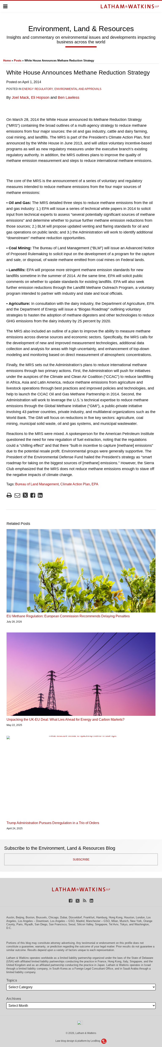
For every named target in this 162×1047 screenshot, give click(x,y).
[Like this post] (32, 495)
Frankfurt (89, 917)
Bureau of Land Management (37, 484)
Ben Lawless (68, 97)
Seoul (71, 924)
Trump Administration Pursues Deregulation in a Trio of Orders (53, 823)
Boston (30, 917)
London (140, 917)
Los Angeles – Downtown (33, 921)
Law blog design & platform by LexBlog (78, 1040)
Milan (114, 921)
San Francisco (58, 924)
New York (136, 921)
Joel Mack (20, 97)
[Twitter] (78, 900)
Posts (17, 60)
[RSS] (84, 900)
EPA (95, 484)
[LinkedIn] (91, 900)
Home (7, 60)
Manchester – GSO (98, 921)
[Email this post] (17, 495)
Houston (129, 917)
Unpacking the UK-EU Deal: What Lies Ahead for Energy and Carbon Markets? (65, 719)
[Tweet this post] (25, 495)
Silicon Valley (85, 924)
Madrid (80, 921)
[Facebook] (70, 900)
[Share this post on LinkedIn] (40, 495)
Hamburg (101, 917)
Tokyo (123, 924)
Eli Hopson (40, 97)
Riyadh (28, 924)
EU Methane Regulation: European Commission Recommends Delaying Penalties (68, 616)
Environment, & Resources (81, 28)
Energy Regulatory (37, 89)
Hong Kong (115, 917)
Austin (10, 917)
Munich (124, 921)
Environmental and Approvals (77, 89)
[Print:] (9, 495)
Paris (19, 924)
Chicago (53, 917)
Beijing (20, 917)
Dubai (63, 917)
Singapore (101, 924)
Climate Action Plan (75, 484)
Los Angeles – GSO (62, 921)
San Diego (41, 924)
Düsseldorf (75, 917)
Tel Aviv (113, 924)
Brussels (41, 917)
